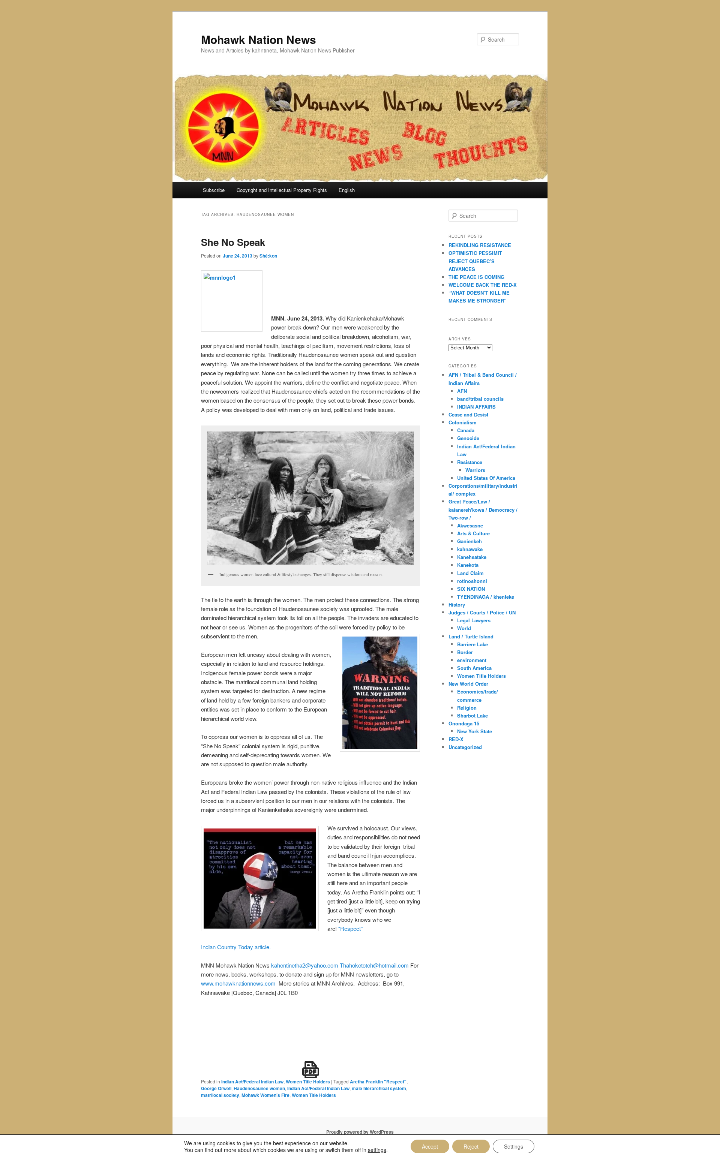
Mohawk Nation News (258, 39)
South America (474, 667)
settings (377, 1149)
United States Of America (486, 477)
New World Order (468, 683)
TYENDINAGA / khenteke (485, 596)
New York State (474, 731)
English (347, 189)
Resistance (469, 462)
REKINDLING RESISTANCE (479, 245)
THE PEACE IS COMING (476, 276)
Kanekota (467, 564)
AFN (462, 390)
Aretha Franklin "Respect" (378, 1081)
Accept (430, 1146)
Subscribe (214, 189)
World (464, 628)
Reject (471, 1146)
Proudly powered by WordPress (360, 1131)
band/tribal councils (480, 398)
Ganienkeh (469, 541)
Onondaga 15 (463, 723)
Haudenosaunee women (259, 1088)
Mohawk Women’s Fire (266, 1095)
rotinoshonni (472, 580)
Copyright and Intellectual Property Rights (282, 189)
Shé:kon (268, 255)
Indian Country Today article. (236, 947)
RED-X (456, 739)
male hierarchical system (379, 1088)
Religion (467, 707)
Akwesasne (470, 525)
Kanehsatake (471, 556)
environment (471, 660)
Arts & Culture (473, 533)
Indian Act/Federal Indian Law (252, 1081)
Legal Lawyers (473, 620)
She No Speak (233, 242)
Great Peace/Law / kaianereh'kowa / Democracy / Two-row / (483, 509)
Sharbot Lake (472, 715)
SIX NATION (471, 588)
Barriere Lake (472, 644)
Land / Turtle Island (471, 636)
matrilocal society (220, 1095)
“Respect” (350, 928)
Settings (513, 1146)
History (456, 604)
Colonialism (462, 422)
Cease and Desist (468, 414)
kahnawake (470, 549)
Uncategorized (465, 747)
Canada (465, 430)
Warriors (475, 469)
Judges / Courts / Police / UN (482, 612)
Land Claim (470, 573)
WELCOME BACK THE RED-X (482, 284)
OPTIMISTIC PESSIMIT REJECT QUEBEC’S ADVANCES (475, 260)
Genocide (468, 438)
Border (465, 652)
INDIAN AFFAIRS (476, 406)
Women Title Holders (308, 1081)
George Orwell (216, 1088)
